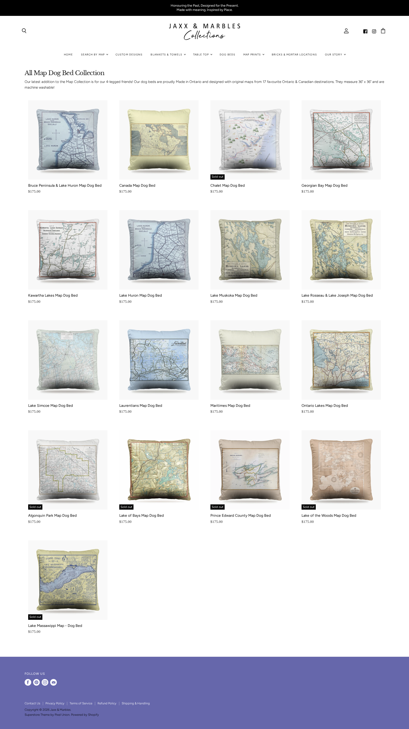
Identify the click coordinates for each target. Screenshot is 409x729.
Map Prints (252, 54)
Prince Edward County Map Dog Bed (240, 515)
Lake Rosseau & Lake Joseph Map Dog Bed (337, 295)
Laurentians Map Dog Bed (140, 405)
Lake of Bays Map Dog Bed (141, 515)
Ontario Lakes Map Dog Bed (325, 405)
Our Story (334, 54)
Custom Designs (129, 54)
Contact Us (32, 703)
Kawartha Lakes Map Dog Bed (53, 295)
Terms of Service (81, 703)
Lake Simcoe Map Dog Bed (50, 405)
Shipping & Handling (136, 703)
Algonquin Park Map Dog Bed (52, 515)
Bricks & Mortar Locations (294, 54)
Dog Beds (227, 54)
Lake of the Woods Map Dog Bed (329, 515)
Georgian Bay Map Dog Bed (324, 185)
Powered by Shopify (85, 714)
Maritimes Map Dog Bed (230, 405)
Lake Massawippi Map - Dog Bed (55, 625)
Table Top (201, 54)
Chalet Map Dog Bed (227, 185)
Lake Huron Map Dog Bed (140, 295)
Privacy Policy (54, 703)
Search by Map (93, 54)
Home (68, 54)
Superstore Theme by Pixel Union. (47, 714)
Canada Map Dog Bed (137, 185)
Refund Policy (107, 703)
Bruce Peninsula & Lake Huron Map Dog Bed (65, 185)
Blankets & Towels (167, 54)
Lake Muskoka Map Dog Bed (233, 295)
